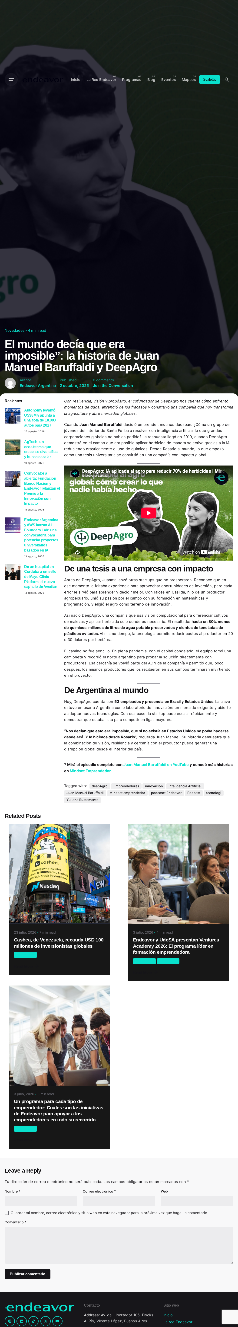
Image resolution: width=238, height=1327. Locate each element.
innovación (154, 786)
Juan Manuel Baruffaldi (85, 793)
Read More (23, 966)
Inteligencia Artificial (185, 786)
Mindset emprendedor (127, 793)
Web (164, 1191)
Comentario (15, 1222)
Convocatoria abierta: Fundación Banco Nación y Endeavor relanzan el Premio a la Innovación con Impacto (42, 488)
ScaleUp (209, 79)
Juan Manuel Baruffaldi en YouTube (156, 764)
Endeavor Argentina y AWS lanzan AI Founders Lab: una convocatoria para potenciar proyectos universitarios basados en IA (41, 535)
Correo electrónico (99, 1191)
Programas (168, 961)
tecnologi (213, 793)
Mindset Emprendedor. (91, 771)
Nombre (12, 1191)
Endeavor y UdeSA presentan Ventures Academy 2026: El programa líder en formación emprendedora (176, 946)
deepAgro (100, 786)
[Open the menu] (11, 79)
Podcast (193, 793)
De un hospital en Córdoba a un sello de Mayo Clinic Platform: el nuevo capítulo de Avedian (40, 577)
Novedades (14, 330)
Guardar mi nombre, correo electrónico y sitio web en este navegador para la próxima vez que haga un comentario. (109, 1213)
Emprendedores (126, 786)
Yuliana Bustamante (82, 800)
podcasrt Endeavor (166, 793)
